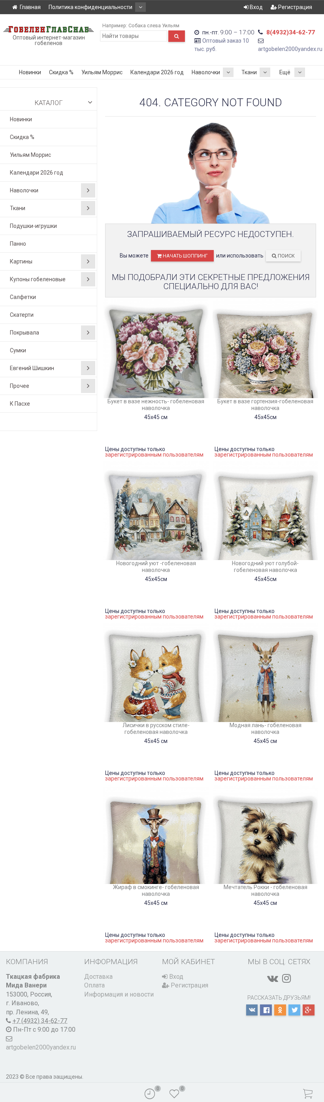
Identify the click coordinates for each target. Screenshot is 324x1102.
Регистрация (294, 7)
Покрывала (24, 332)
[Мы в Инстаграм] (286, 978)
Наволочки (206, 72)
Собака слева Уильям (153, 25)
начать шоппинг (185, 256)
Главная (30, 7)
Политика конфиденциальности (90, 7)
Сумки (18, 350)
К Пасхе (20, 404)
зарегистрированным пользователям (154, 454)
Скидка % (61, 72)
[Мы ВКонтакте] (272, 978)
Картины (21, 261)
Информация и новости (119, 994)
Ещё (284, 72)
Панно (18, 244)
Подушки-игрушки (33, 226)
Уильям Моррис (101, 72)
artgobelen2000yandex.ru (290, 49)
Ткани (249, 72)
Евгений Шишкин (32, 368)
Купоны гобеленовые (38, 279)
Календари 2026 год (157, 72)
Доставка (98, 976)
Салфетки (23, 297)
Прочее (19, 386)
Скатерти (22, 315)
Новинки (30, 72)
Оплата (94, 985)
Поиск (286, 256)
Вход (256, 7)
